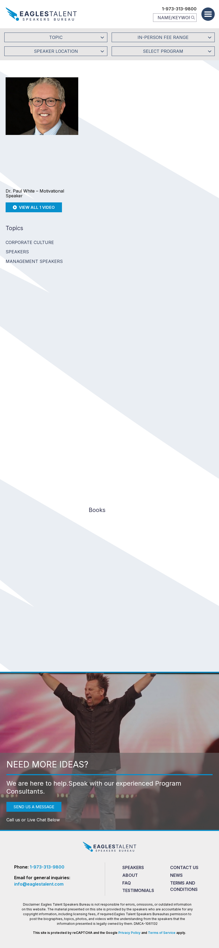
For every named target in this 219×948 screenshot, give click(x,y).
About (130, 875)
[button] (208, 14)
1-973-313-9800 (179, 8)
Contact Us (184, 867)
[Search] (193, 17)
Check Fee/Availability (170, 128)
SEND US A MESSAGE (34, 806)
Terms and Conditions (184, 886)
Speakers (133, 867)
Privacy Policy (129, 933)
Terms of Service (161, 933)
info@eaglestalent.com (39, 884)
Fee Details (98, 164)
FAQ (126, 883)
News (176, 875)
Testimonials (138, 890)
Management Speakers (34, 261)
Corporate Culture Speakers (30, 247)
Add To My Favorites (114, 128)
